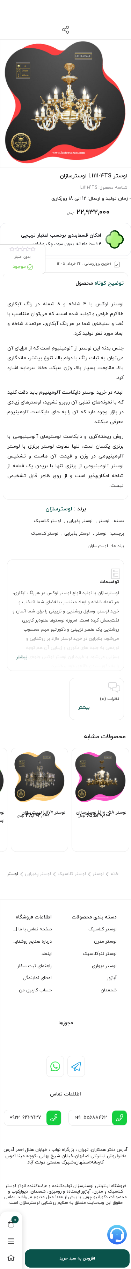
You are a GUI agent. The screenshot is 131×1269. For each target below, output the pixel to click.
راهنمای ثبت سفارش (31, 966)
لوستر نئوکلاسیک (100, 954)
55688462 (90, 1117)
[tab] (65, 615)
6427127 (25, 1117)
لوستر (104, 521)
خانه (114, 874)
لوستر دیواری (104, 966)
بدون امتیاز (22, 256)
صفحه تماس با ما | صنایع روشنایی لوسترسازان (31, 929)
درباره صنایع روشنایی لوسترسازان (31, 941)
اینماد (47, 954)
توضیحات (109, 582)
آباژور (112, 978)
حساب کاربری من (35, 990)
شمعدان (109, 990)
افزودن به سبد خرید (77, 1258)
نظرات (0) (109, 699)
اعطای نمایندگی (37, 978)
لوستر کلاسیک (47, 521)
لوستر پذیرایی (80, 521)
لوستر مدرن (105, 941)
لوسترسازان (98, 546)
